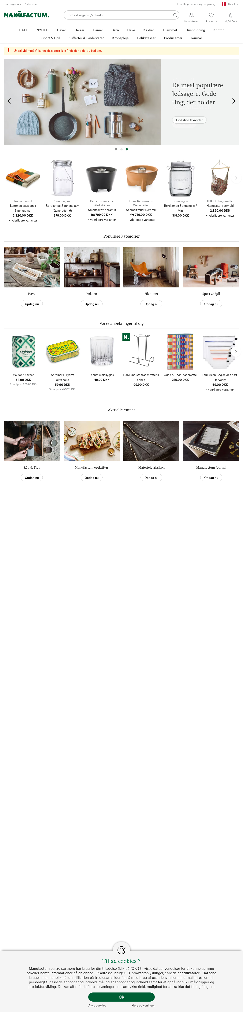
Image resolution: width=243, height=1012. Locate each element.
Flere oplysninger (143, 1005)
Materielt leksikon (151, 467)
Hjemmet (151, 293)
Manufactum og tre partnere (52, 968)
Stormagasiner (12, 3)
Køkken (91, 293)
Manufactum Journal (211, 467)
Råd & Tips (32, 467)
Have (32, 293)
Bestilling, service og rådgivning (196, 3)
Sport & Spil (211, 293)
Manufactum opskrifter (91, 467)
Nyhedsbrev (32, 3)
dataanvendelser (166, 968)
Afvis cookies (97, 1005)
